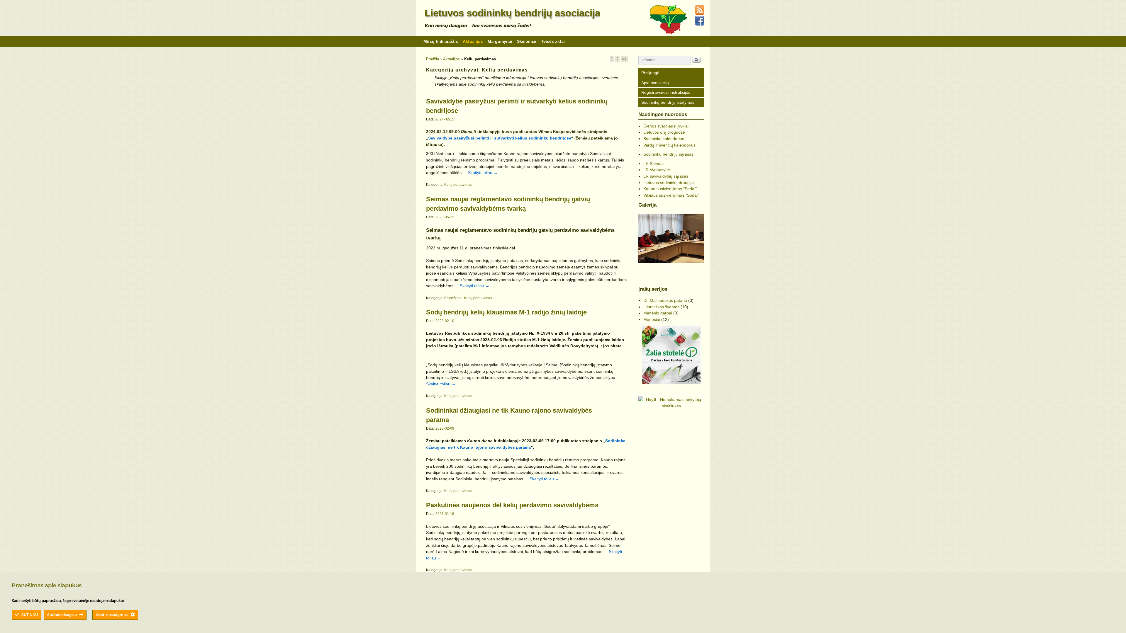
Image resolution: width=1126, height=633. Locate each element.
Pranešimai (453, 298)
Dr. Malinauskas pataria (665, 300)
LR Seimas (653, 163)
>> (624, 59)
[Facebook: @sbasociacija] (700, 24)
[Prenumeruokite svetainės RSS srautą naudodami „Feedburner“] (700, 13)
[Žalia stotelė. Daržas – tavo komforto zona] (671, 355)
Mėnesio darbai (657, 313)
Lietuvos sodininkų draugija (668, 182)
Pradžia (432, 59)
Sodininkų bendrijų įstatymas (667, 102)
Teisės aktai (553, 41)
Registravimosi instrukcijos (665, 92)
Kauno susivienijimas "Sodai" (670, 188)
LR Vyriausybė (656, 169)
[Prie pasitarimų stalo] (671, 238)
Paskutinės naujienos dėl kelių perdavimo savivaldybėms (512, 505)
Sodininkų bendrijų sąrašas (668, 154)
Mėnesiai (651, 319)
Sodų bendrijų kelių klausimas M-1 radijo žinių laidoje (506, 312)
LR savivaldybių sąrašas (665, 176)
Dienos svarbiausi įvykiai (666, 126)
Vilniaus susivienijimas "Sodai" (671, 195)
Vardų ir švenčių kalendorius (669, 145)
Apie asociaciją (655, 82)
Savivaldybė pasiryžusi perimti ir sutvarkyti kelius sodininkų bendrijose (499, 138)
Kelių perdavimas (458, 184)
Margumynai (500, 41)
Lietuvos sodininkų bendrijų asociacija (512, 13)
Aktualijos (473, 41)
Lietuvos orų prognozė (664, 132)
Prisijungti (650, 72)
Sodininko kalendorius (663, 138)
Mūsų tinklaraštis (440, 41)
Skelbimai (526, 41)
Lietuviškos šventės (661, 306)
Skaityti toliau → (483, 172)
